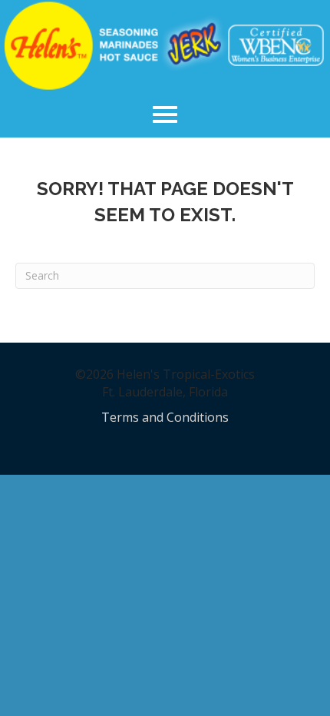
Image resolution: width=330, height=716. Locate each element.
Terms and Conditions (165, 417)
